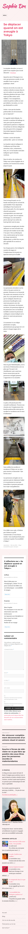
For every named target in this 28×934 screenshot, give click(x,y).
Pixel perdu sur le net (8, 924)
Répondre (7, 594)
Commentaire (9, 649)
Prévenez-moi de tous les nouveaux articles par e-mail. (13, 704)
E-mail (6, 680)
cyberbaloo (6, 545)
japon (11, 546)
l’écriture (13, 72)
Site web (7, 688)
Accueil (4, 912)
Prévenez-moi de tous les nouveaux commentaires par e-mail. (13, 698)
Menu (4, 15)
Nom (6, 672)
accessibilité (7, 546)
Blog (20, 545)
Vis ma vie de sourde (8, 920)
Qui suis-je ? (6, 928)
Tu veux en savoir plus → (9, 794)
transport (16, 546)
